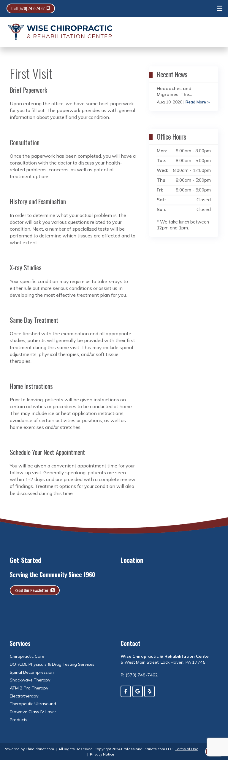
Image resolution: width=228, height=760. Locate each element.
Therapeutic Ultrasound (33, 703)
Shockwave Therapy (30, 680)
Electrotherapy (24, 696)
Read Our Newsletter (31, 590)
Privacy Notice (102, 754)
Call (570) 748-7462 (28, 8)
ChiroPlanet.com (40, 749)
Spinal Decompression (32, 672)
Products (18, 719)
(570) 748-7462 (142, 675)
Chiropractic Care (27, 656)
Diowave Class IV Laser (33, 711)
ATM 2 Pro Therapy (29, 688)
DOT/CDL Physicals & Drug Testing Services (52, 664)
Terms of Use (186, 749)
